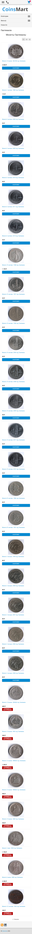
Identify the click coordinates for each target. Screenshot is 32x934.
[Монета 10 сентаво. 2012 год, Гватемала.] (16, 459)
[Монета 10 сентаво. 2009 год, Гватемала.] (16, 401)
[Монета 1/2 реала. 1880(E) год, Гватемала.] (16, 780)
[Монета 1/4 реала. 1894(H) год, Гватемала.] (16, 692)
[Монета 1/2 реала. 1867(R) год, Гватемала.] (16, 51)
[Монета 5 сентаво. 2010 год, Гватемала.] (16, 167)
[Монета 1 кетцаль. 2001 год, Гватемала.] (16, 605)
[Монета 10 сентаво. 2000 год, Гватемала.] (16, 342)
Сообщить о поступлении (7, 709)
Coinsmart (4, 931)
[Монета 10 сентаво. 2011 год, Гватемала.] (16, 430)
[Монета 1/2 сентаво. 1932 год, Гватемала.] (16, 896)
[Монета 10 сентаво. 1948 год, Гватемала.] (16, 255)
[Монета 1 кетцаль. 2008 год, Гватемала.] (16, 663)
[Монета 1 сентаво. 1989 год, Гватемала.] (16, 80)
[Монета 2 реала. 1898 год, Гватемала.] (16, 867)
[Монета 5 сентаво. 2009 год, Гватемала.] (16, 138)
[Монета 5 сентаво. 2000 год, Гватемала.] (16, 109)
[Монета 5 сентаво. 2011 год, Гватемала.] (16, 197)
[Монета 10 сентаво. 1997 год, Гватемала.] (16, 284)
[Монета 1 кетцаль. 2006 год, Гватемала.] (16, 634)
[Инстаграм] (5, 925)
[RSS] (2, 925)
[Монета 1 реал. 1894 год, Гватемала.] (16, 838)
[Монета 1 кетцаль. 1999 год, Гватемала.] (16, 546)
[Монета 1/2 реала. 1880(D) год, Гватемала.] (16, 751)
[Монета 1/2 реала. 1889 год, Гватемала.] (16, 809)
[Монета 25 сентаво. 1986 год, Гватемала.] (16, 488)
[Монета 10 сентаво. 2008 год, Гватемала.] (16, 372)
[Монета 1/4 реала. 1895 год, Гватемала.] (16, 721)
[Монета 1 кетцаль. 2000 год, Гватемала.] (16, 576)
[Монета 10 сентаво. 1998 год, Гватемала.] (16, 313)
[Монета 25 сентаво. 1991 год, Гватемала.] (16, 517)
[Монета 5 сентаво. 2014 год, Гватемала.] (16, 226)
